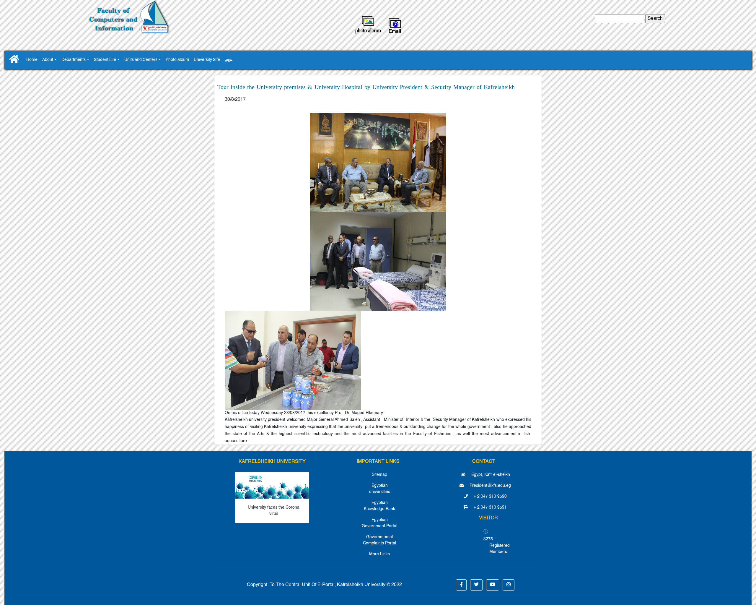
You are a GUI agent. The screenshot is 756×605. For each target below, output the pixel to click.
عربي (228, 60)
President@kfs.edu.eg (489, 486)
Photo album (177, 60)
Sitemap (379, 475)
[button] (461, 585)
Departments (73, 60)
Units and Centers (140, 60)
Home (32, 60)
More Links (379, 554)
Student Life (105, 60)
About (47, 60)
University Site (207, 60)
